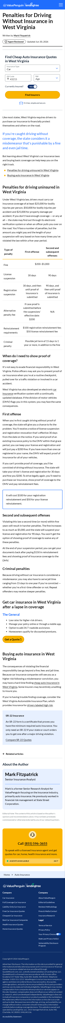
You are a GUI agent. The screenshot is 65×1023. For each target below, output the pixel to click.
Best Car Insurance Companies (15, 920)
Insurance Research (46, 915)
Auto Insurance (22, 874)
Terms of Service (45, 925)
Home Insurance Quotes (13, 929)
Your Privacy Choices (47, 934)
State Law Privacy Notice (48, 938)
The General (11, 614)
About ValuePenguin (46, 898)
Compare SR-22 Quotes (19, 739)
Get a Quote (12, 639)
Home (7, 874)
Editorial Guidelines (46, 902)
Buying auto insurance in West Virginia (28, 175)
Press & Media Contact (47, 911)
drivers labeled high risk (40, 705)
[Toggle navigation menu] (60, 4)
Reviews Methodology (47, 907)
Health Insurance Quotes (13, 924)
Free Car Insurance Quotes (14, 911)
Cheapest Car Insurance (12, 915)
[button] (22, 35)
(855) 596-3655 (36, 843)
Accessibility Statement (12, 1016)
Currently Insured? (14, 86)
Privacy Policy (44, 930)
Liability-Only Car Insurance (14, 907)
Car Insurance (8, 898)
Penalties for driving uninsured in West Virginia (32, 170)
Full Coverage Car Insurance (14, 902)
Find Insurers (32, 94)
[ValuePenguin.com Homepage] (21, 5)
